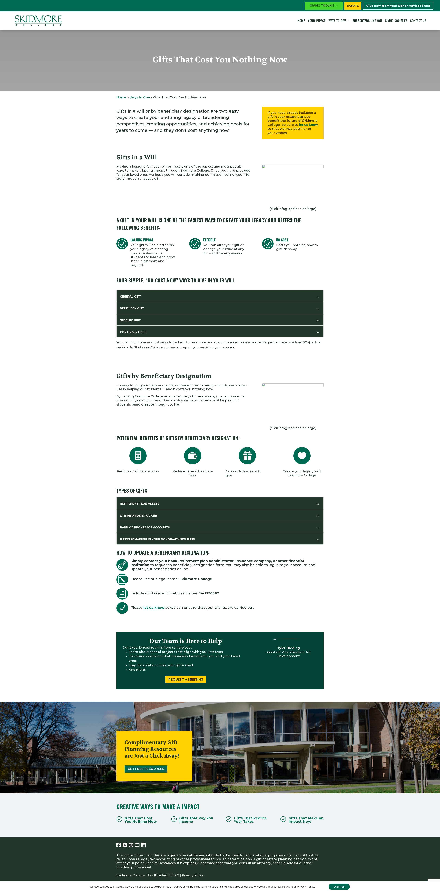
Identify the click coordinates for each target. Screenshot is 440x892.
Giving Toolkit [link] (322, 5)
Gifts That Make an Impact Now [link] (306, 820)
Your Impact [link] (317, 20)
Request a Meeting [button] (185, 679)
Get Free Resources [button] (146, 769)
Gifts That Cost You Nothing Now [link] (141, 820)
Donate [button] (353, 5)
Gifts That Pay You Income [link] (196, 820)
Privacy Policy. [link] (306, 886)
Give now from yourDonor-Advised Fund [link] (398, 5)
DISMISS (339, 886)
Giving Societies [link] (396, 20)
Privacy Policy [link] (193, 875)
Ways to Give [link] (337, 20)
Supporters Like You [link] (367, 20)
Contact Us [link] (418, 20)
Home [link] (301, 20)
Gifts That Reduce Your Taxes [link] (250, 820)
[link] (38, 20)
